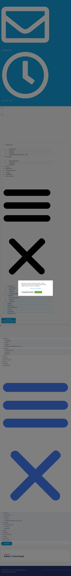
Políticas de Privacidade (35, 288)
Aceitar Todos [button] (38, 292)
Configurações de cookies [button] (27, 292)
